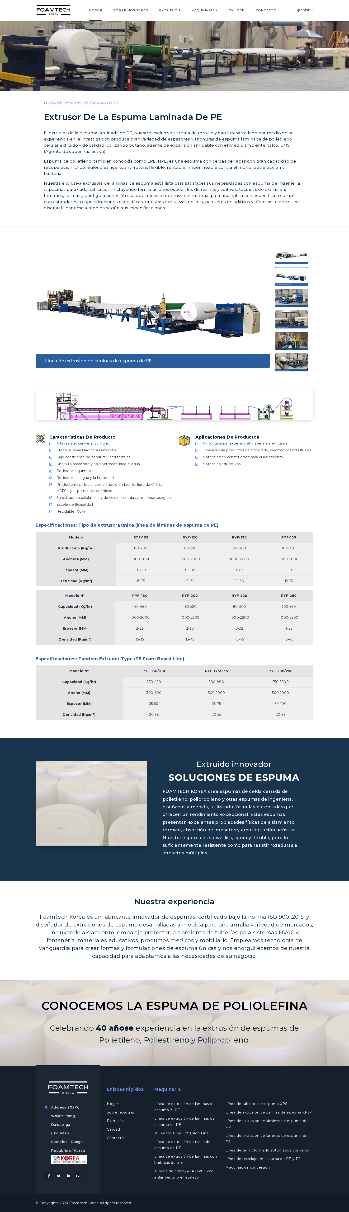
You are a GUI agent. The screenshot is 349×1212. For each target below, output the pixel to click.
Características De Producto (82, 437)
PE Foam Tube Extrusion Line (181, 1133)
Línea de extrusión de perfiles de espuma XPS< (269, 1112)
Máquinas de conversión (248, 1167)
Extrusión (169, 10)
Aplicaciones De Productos (227, 437)
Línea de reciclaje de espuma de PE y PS (263, 1159)
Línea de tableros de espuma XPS (257, 1104)
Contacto (266, 10)
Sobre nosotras (130, 10)
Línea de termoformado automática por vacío (267, 1150)
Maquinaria (203, 10)
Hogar (95, 10)
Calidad (237, 10)
